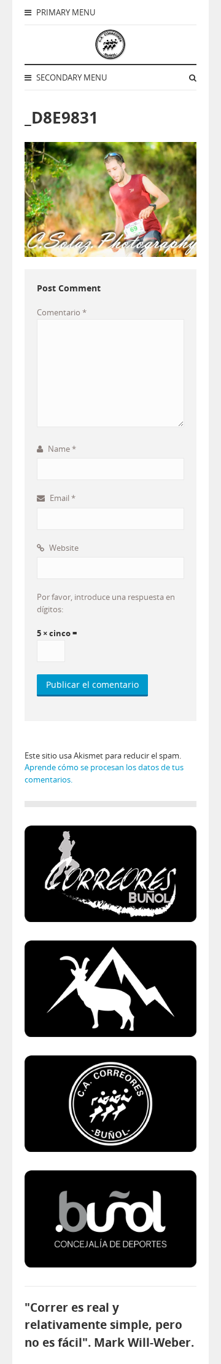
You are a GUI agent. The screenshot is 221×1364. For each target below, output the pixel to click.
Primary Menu (64, 12)
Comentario (62, 312)
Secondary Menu (70, 77)
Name (61, 448)
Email (62, 497)
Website (63, 547)
